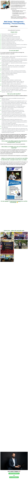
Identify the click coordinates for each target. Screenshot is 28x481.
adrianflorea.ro (25, 18)
